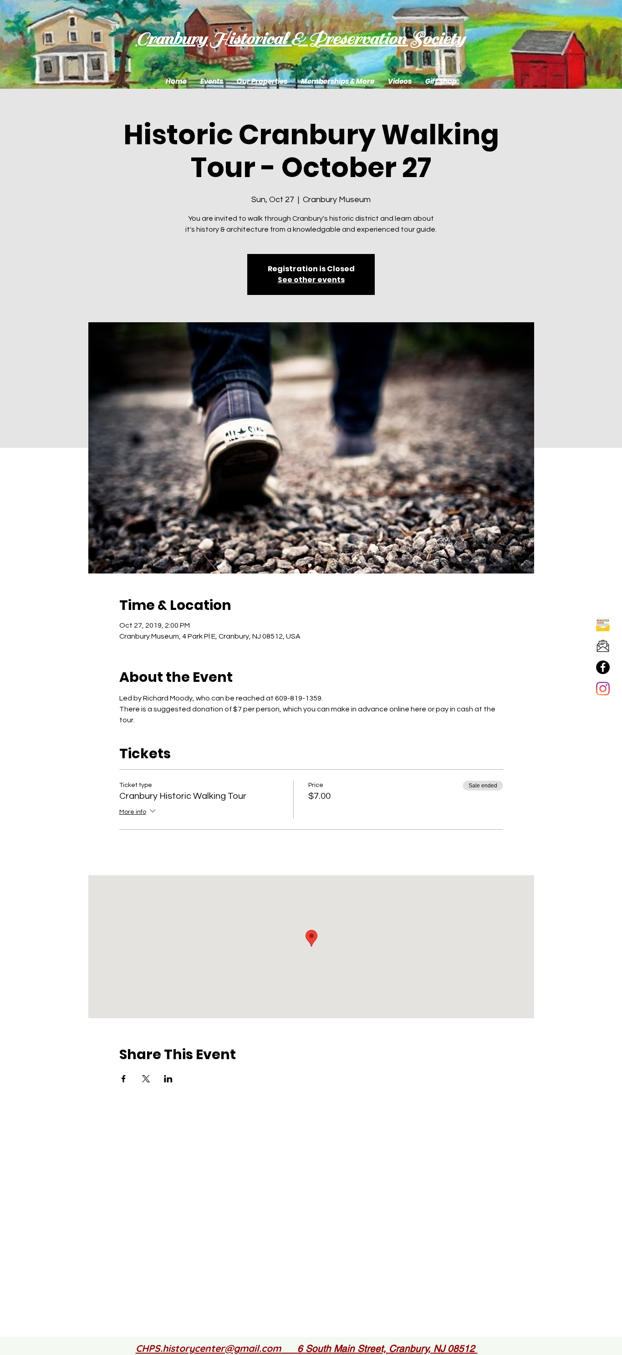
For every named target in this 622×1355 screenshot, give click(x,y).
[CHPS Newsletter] (603, 624)
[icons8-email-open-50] (603, 646)
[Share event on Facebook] (123, 1078)
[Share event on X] (146, 1078)
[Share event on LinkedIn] (168, 1078)
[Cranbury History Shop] (603, 667)
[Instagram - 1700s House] (603, 688)
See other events (311, 279)
